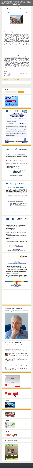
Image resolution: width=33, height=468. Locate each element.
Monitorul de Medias (19, 6)
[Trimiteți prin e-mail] (4, 71)
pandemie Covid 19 (16, 73)
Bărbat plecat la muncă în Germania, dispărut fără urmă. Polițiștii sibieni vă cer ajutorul (15, 358)
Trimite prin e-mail (8, 75)
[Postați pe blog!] (5, 71)
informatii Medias (8, 73)
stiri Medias (10, 74)
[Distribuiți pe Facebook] (6, 71)
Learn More (15, 4)
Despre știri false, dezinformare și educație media (14, 308)
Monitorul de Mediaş (20, 465)
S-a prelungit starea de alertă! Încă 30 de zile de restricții (15, 9)
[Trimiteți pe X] (5, 71)
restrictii (22, 73)
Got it (19, 4)
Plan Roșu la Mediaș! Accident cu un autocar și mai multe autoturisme (13, 349)
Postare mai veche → (27, 79)
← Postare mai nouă (6, 79)
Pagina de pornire (16, 79)
